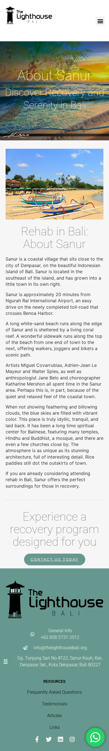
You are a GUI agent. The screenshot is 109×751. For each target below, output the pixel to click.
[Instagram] (72, 739)
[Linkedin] (60, 739)
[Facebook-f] (37, 739)
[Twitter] (48, 739)
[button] (100, 21)
